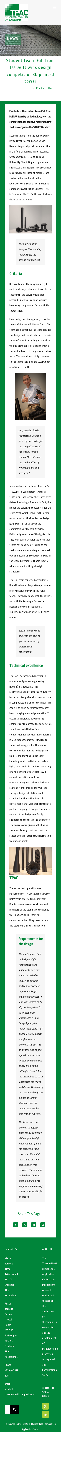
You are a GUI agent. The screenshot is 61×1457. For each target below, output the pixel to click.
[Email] (43, 1224)
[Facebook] (16, 1224)
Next (50, 88)
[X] (25, 1224)
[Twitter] (45, 1406)
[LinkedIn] (33, 1224)
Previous (41, 88)
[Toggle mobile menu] (54, 7)
